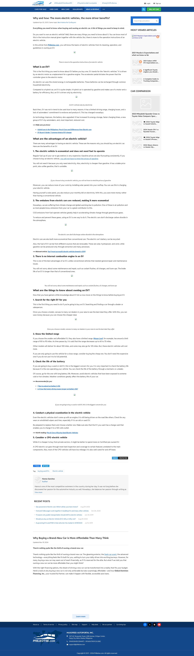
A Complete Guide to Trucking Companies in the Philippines (151, 80)
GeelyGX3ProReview (110, 3)
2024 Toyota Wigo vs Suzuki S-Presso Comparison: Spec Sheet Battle (151, 138)
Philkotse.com (53, 45)
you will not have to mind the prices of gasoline (79, 158)
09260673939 (90, 641)
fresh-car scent (110, 554)
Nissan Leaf (98, 338)
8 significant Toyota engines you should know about (150, 71)
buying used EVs (43, 471)
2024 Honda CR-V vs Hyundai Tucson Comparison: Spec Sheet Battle (151, 131)
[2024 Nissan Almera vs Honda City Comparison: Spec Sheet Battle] (137, 146)
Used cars (54, 9)
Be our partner (107, 625)
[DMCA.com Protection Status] (120, 458)
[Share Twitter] (45, 466)
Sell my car (154, 9)
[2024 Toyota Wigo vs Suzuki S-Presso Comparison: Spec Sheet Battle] (137, 138)
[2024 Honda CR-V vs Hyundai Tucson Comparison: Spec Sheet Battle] (137, 131)
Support (84, 625)
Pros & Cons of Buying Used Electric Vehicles (62, 433)
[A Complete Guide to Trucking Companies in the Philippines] (137, 81)
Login (148, 3)
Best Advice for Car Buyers (67, 22)
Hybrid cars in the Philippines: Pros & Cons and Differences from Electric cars (64, 130)
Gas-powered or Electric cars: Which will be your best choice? (57, 507)
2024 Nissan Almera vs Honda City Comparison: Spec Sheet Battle (150, 146)
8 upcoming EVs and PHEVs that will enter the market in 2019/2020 (59, 523)
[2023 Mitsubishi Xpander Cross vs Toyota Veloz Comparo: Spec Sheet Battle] (146, 104)
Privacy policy (62, 625)
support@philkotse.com (77, 644)
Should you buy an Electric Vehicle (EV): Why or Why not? (56, 519)
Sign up (158, 3)
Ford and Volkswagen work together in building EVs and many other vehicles (62, 511)
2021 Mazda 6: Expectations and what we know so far (145, 54)
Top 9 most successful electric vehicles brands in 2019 (66, 252)
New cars (65, 9)
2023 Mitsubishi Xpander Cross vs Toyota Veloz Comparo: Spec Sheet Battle (146, 115)
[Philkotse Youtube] (159, 624)
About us (36, 625)
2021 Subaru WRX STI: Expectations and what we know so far (151, 62)
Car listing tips (121, 625)
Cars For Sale (40, 9)
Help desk (95, 625)
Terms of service (48, 625)
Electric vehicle (58, 471)
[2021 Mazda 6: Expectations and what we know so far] (146, 42)
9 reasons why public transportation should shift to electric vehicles (59, 515)
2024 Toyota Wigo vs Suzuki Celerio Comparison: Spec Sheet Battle (151, 123)
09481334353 (73, 641)
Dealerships (78, 9)
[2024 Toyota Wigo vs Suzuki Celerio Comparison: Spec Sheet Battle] (137, 123)
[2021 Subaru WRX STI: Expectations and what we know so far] (137, 63)
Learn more (80, 616)
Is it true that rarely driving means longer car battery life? (57, 389)
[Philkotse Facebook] (145, 624)
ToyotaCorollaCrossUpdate (88, 3)
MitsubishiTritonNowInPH (64, 3)
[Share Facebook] (37, 466)
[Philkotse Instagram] (154, 624)
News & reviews (92, 9)
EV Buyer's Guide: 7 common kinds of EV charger (54, 132)
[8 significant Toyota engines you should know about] (137, 72)
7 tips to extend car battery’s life (48, 386)
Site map (74, 625)
